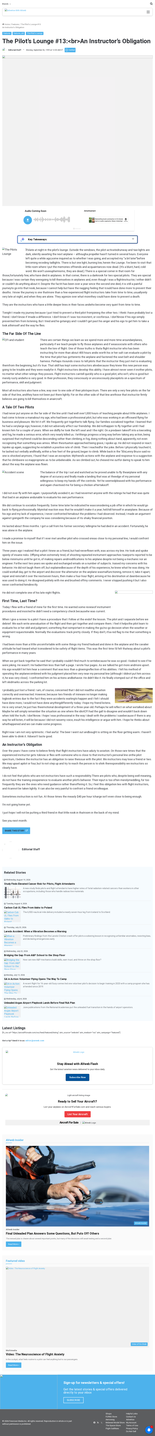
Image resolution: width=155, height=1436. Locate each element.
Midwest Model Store (115, 1422)
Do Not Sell (131, 1431)
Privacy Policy (132, 1428)
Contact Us (131, 1417)
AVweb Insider (15, 1140)
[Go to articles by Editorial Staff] (4, 50)
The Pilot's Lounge (34, 33)
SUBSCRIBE (73, 1400)
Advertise (130, 1419)
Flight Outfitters (112, 1428)
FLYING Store (111, 1417)
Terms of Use (132, 1425)
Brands (5, 4)
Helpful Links (132, 1414)
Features (15, 24)
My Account (131, 1422)
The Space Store (113, 1425)
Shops (109, 1414)
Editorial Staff (14, 50)
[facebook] (94, 1422)
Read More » (13, 1244)
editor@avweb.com (34, 1040)
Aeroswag (110, 1419)
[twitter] (101, 1422)
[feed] (98, 1422)
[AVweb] (18, 12)
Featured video (15, 1260)
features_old (19, 33)
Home (7, 24)
